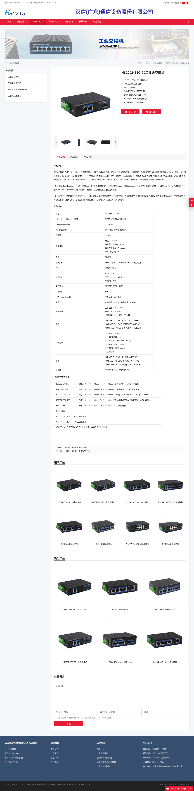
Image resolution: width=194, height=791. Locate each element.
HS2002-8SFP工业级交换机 (76, 447)
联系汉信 (172, 784)
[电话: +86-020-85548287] (191, 200)
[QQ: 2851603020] (191, 205)
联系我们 (175, 3)
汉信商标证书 (183, 784)
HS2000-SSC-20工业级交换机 (77, 451)
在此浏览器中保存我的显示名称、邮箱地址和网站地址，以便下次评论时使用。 (85, 718)
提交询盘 (132, 112)
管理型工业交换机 (15, 83)
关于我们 (166, 3)
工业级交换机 (13, 77)
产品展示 (54, 753)
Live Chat (153, 112)
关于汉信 (54, 749)
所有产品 (100, 749)
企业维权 (54, 762)
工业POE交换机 (14, 96)
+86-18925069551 (17, 3)
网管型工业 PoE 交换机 (17, 89)
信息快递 (54, 758)
